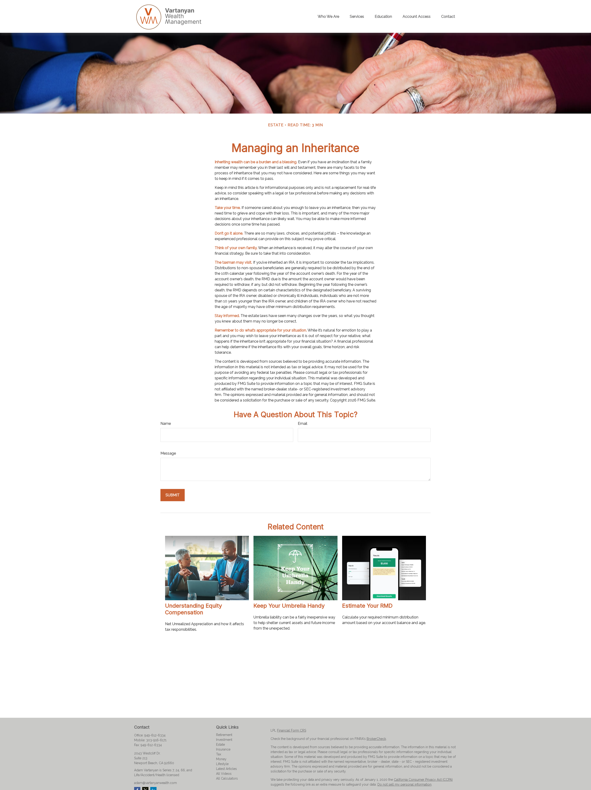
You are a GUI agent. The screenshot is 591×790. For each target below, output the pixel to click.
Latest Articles (226, 769)
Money (221, 759)
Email (302, 423)
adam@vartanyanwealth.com (155, 783)
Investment (224, 740)
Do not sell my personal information (404, 784)
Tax (218, 754)
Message (168, 453)
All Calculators (227, 778)
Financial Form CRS (291, 730)
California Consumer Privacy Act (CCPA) (423, 779)
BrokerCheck (376, 739)
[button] (328, 16)
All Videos (224, 773)
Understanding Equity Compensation (193, 609)
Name (165, 423)
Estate (220, 744)
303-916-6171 (156, 740)
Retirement (224, 735)
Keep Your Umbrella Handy (289, 605)
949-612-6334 (155, 735)
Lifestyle (222, 764)
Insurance (223, 749)
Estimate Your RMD (367, 605)
